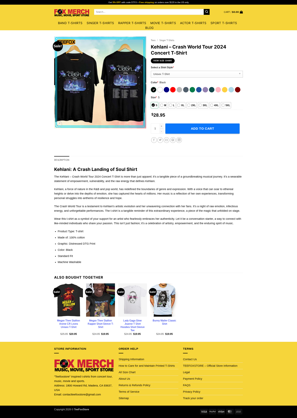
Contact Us (190, 359)
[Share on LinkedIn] (179, 140)
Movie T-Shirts (163, 23)
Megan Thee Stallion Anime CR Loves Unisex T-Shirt (68, 323)
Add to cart (202, 128)
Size (154, 97)
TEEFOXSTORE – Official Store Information (210, 365)
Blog (149, 28)
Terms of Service (129, 391)
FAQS (186, 385)
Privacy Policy (191, 391)
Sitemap (124, 398)
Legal (186, 372)
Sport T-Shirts (224, 23)
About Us (124, 378)
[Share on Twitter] (160, 140)
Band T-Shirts (70, 23)
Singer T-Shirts (100, 23)
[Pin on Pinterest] (173, 140)
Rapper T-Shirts (132, 23)
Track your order (193, 398)
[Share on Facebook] (154, 140)
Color (154, 82)
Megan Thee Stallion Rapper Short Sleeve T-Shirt (100, 323)
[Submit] (207, 12)
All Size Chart (127, 372)
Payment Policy (192, 378)
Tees (153, 40)
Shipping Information (131, 359)
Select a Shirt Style (162, 67)
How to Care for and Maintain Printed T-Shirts (147, 365)
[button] (233, 12)
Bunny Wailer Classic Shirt (164, 322)
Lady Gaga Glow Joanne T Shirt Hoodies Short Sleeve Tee (133, 325)
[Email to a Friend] (166, 140)
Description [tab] (61, 160)
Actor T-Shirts (193, 23)
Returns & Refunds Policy (134, 385)
